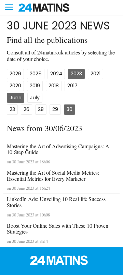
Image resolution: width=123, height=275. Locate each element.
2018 (54, 85)
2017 (72, 85)
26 (26, 109)
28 (41, 109)
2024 (56, 73)
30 (69, 109)
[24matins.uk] (61, 263)
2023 (76, 73)
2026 (15, 73)
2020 (15, 85)
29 (55, 109)
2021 (95, 73)
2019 (35, 85)
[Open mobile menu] (9, 7)
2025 (36, 73)
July (35, 97)
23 (12, 109)
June (16, 97)
